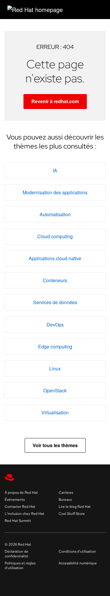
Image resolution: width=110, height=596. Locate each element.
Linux (55, 368)
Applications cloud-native (55, 258)
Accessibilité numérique (78, 563)
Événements (15, 499)
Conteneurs (55, 280)
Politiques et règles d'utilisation (20, 565)
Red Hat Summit (18, 520)
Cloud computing (55, 236)
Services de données (55, 302)
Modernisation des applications (55, 192)
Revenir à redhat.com (55, 101)
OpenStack (55, 390)
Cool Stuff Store (72, 513)
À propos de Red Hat (21, 492)
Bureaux (65, 499)
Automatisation (55, 214)
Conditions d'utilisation (77, 551)
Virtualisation (55, 412)
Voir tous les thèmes (55, 445)
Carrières (66, 492)
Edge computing (55, 346)
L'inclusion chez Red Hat (24, 513)
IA (55, 170)
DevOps (55, 324)
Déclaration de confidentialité (16, 553)
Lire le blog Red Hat (75, 506)
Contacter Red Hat (20, 506)
